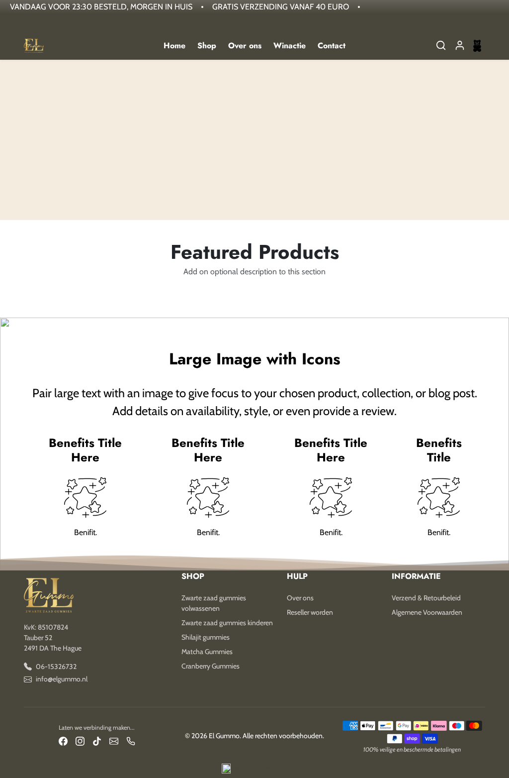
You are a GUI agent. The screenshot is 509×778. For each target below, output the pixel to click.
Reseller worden (310, 612)
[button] (440, 45)
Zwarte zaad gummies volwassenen (213, 603)
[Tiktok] (96, 740)
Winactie (289, 45)
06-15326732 (56, 666)
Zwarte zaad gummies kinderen (227, 622)
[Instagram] (80, 740)
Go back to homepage (254, 162)
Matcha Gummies (207, 651)
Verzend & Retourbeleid (426, 597)
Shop (206, 45)
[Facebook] (63, 740)
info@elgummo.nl (61, 678)
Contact (331, 45)
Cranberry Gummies (210, 666)
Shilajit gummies (205, 637)
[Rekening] (459, 45)
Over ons (244, 45)
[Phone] (130, 740)
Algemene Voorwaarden (427, 612)
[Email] (113, 740)
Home (174, 45)
